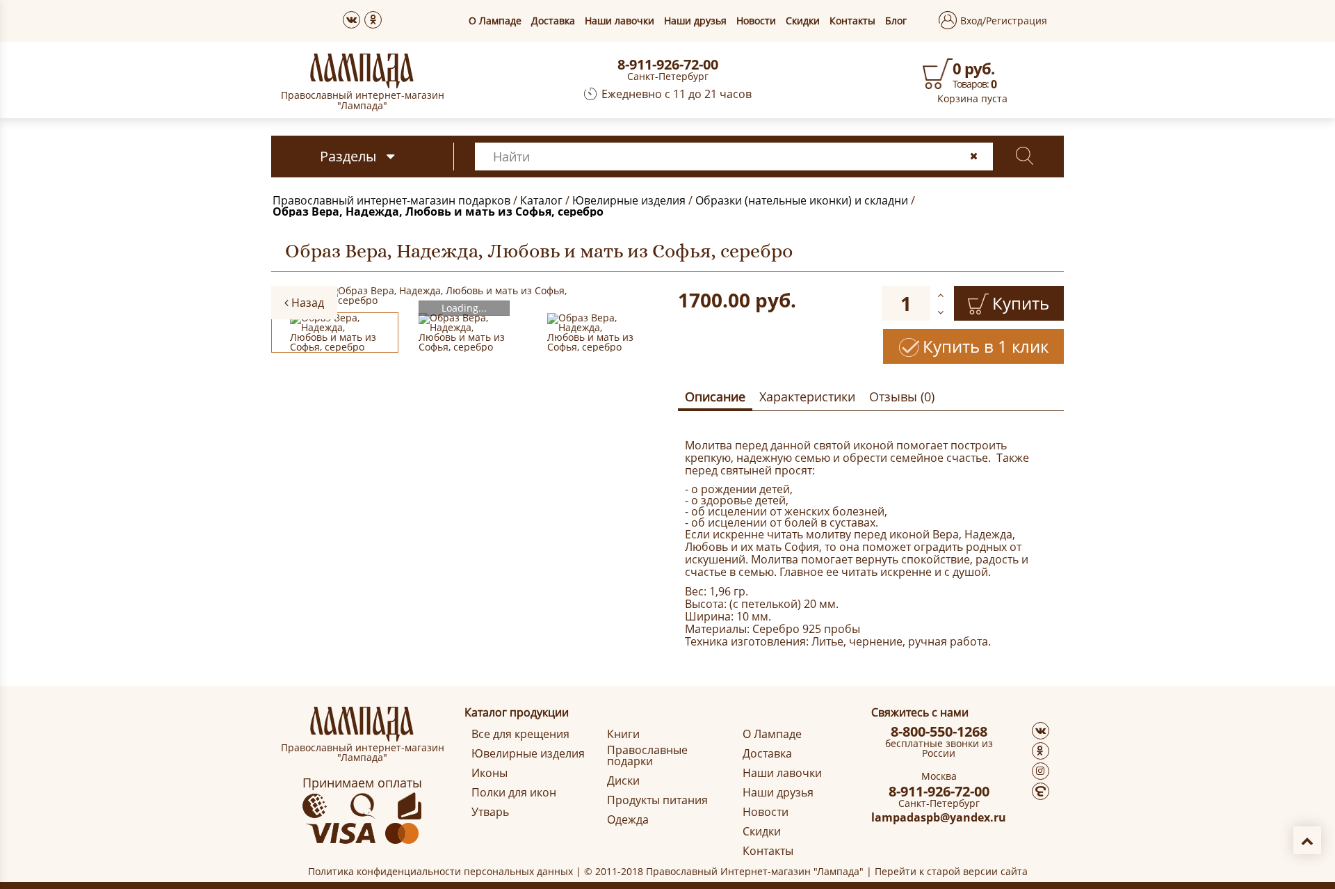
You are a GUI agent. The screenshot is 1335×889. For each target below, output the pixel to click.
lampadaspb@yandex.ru (938, 817)
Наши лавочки (619, 21)
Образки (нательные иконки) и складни (801, 200)
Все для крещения (520, 733)
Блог (896, 21)
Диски (623, 780)
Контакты (852, 21)
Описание (715, 396)
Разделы (348, 156)
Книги (623, 733)
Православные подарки (647, 755)
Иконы (489, 772)
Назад (306, 302)
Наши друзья (695, 21)
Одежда (628, 819)
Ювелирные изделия (629, 200)
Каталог (541, 200)
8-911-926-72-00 (667, 65)
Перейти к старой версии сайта (951, 871)
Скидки (803, 21)
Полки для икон (513, 792)
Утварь (490, 811)
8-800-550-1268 (939, 732)
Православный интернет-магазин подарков (391, 200)
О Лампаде (495, 21)
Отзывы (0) (901, 396)
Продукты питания (657, 800)
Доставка (553, 21)
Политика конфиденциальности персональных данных (440, 871)
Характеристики (807, 396)
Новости (756, 21)
